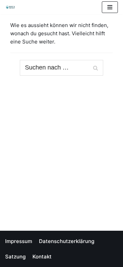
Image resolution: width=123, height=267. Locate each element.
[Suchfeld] (95, 68)
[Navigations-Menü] (110, 7)
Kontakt (42, 256)
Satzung (15, 256)
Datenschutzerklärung (66, 241)
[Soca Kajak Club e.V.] (12, 7)
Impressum (18, 241)
